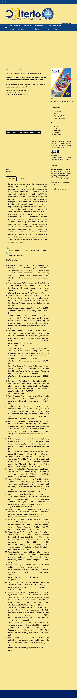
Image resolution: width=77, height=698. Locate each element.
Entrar (13, 2)
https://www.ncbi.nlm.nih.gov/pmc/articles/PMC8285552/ (28, 279)
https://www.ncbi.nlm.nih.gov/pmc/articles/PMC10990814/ (28, 649)
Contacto (45, 29)
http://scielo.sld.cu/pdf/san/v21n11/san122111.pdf (27, 293)
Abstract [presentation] (21, 178)
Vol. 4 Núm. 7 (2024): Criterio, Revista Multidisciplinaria (23, 73)
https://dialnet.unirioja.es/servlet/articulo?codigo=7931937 (23, 578)
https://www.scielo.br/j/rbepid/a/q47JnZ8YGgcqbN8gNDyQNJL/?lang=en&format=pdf (28, 505)
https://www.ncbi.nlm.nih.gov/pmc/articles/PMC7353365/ (28, 634)
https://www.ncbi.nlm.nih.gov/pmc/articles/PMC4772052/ (28, 435)
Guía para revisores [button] (17, 29)
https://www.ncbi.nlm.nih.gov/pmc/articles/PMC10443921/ (28, 362)
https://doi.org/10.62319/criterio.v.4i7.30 (63, 101)
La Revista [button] (14, 26)
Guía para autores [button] (54, 26)
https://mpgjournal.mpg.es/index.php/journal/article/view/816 (28, 561)
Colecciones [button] (38, 26)
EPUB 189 (35, 132)
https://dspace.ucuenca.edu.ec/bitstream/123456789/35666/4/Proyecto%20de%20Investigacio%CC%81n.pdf (28, 310)
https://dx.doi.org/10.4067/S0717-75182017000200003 (20, 344)
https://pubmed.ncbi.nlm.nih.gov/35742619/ (24, 492)
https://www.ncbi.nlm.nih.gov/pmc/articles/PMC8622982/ (28, 377)
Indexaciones (34, 29)
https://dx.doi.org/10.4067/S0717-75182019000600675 (20, 392)
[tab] (11, 178)
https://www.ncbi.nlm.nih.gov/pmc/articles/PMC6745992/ (28, 402)
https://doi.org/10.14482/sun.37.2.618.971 (24, 529)
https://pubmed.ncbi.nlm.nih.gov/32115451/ (24, 477)
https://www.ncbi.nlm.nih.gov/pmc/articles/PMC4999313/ (28, 327)
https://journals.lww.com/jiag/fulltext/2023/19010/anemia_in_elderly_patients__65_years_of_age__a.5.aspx (28, 452)
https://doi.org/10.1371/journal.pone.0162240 (25, 605)
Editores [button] (26, 26)
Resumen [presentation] (11, 179)
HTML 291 (23, 132)
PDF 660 (11, 132)
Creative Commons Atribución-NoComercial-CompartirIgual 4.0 (61, 158)
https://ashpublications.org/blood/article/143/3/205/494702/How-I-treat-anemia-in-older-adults (28, 515)
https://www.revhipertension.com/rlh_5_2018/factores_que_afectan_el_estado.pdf (28, 618)
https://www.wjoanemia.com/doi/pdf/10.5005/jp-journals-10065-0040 (26, 588)
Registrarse (5, 2)
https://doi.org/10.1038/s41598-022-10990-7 (24, 467)
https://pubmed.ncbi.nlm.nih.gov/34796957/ (24, 419)
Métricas (55, 29)
